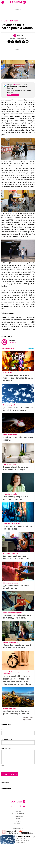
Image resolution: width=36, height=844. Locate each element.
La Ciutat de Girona (9, 21)
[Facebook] (9, 41)
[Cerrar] (34, 837)
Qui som (18, 818)
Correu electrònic (6, 739)
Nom (2, 730)
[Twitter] (12, 41)
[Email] (27, 41)
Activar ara (12, 95)
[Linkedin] (16, 41)
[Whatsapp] (19, 41)
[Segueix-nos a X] (16, 806)
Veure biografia (12, 342)
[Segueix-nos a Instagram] (20, 806)
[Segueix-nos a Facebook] (12, 806)
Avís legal (18, 811)
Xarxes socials (18, 823)
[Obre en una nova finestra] (10, 832)
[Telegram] (23, 41)
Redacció (20, 35)
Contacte (18, 821)
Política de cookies (18, 816)
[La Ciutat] (18, 2)
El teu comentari (6, 748)
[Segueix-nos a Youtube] (24, 806)
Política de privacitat (18, 813)
